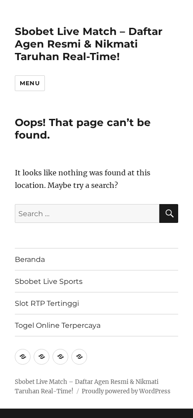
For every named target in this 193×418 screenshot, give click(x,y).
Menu (29, 83)
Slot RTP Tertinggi (47, 303)
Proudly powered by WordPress (126, 391)
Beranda (30, 259)
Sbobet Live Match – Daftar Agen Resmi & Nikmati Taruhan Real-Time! (88, 44)
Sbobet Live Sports (49, 281)
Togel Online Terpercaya (58, 325)
